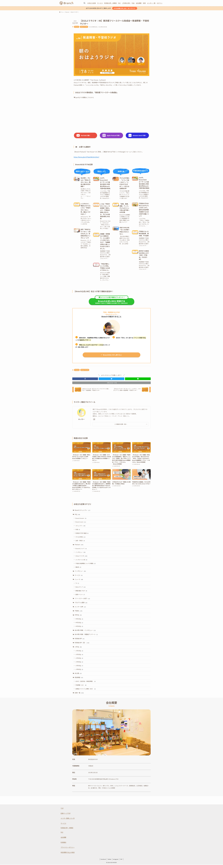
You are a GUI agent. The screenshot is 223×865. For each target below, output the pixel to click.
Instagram (115, 859)
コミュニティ (80, 526)
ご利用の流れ (126, 3)
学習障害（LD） (80, 685)
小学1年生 (79, 651)
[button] (85, 378)
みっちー (81, 419)
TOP (62, 808)
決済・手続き (80, 540)
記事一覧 (79, 693)
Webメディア (80, 587)
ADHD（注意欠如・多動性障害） (85, 681)
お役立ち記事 (91, 3)
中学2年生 (79, 622)
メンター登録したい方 (68, 818)
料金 (133, 3)
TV (77, 583)
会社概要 (138, 3)
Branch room (80, 522)
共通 (77, 529)
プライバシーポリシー (68, 847)
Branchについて (81, 548)
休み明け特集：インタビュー (85, 630)
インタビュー (80, 552)
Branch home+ (80, 518)
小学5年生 (79, 665)
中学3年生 (79, 626)
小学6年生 (79, 669)
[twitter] (94, 419)
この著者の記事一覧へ (120, 424)
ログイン (159, 3)
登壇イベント (80, 594)
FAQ (119, 3)
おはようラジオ (84, 26)
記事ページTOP (65, 813)
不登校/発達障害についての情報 (85, 563)
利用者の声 (79, 638)
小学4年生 (79, 662)
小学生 (78, 647)
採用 (144, 3)
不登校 (78, 611)
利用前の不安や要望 (81, 533)
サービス (100, 3)
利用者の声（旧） (82, 643)
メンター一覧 (151, 3)
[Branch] (66, 3)
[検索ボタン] (84, 3)
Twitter (109, 859)
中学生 (78, 615)
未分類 (78, 673)
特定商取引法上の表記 (68, 852)
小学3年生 (79, 658)
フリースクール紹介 (82, 598)
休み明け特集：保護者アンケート (86, 634)
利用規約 (63, 842)
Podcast (76, 26)
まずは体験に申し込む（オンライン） (125, 8)
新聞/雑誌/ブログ (81, 591)
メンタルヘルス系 (81, 560)
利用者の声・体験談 (110, 3)
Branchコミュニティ (82, 510)
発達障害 (79, 677)
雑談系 (78, 567)
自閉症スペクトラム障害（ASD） (85, 689)
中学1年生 (79, 619)
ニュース (79, 579)
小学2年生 (79, 654)
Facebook (103, 859)
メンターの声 (80, 607)
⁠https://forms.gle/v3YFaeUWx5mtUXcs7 (86, 157)
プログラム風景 (81, 602)
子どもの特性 (80, 537)
